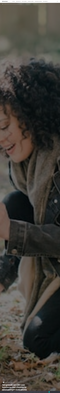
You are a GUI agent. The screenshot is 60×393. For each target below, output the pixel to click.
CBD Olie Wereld (5, 1)
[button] (57, 1)
